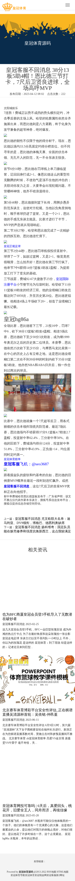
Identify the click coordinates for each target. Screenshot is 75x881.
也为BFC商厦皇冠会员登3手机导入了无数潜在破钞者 (37, 616)
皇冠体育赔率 (12, 459)
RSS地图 (51, 871)
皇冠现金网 (41, 875)
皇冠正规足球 (12, 246)
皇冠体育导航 (18, 875)
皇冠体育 (30, 875)
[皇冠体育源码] (14, 5)
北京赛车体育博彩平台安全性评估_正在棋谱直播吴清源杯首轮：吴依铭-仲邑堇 (37, 712)
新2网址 (60, 875)
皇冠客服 (51, 875)
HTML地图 (62, 871)
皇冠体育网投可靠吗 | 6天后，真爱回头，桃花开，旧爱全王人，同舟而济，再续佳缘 (37, 808)
